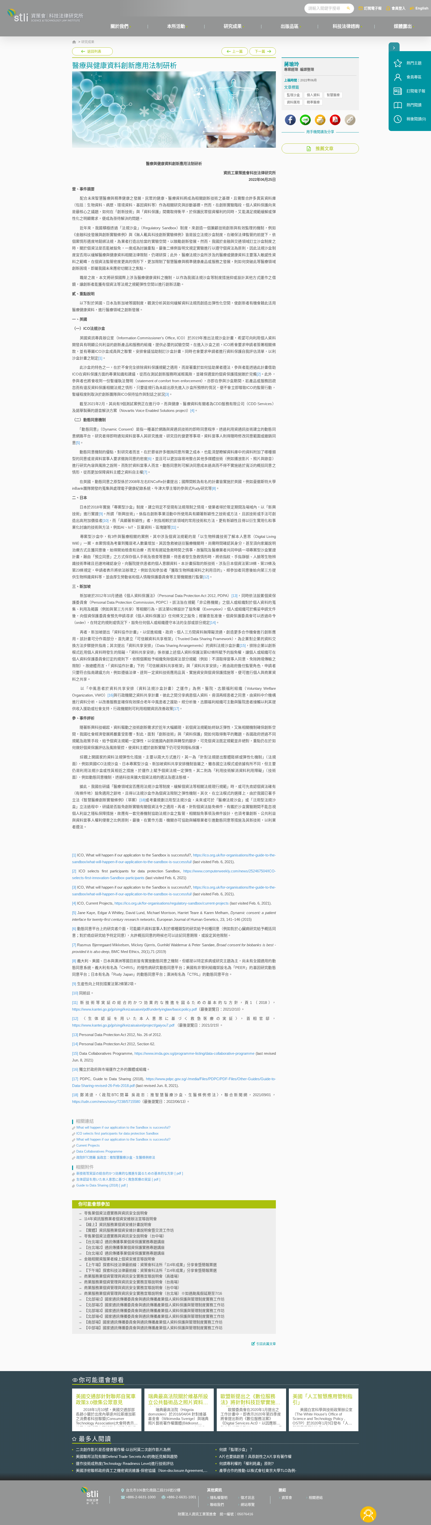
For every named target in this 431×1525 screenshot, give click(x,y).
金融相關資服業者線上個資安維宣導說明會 (119, 1259)
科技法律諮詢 (346, 26)
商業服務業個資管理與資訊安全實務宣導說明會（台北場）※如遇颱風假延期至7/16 (153, 1293)
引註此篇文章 (266, 1344)
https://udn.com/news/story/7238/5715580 (106, 1101)
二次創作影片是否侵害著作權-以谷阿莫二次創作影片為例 (123, 1449)
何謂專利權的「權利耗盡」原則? (246, 1463)
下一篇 (262, 50)
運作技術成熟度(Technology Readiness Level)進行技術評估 (125, 1463)
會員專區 (414, 77)
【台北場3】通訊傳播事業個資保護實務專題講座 (124, 1253)
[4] (192, 410)
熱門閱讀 (414, 105)
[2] (259, 374)
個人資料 (313, 95)
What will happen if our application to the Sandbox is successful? (123, 1127)
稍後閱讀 (416, 119)
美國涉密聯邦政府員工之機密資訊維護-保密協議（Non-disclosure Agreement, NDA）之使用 (140, 1470)
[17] (176, 708)
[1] (100, 358)
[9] (101, 514)
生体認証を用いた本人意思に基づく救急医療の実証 (118, 1179)
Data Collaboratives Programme (99, 1151)
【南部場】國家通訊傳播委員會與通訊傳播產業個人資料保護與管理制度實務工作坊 (153, 1322)
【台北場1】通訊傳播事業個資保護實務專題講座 (124, 1242)
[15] (243, 645)
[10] (105, 520)
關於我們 (119, 26)
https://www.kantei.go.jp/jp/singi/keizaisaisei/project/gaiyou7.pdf (123, 1025)
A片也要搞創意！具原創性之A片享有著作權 (255, 1456)
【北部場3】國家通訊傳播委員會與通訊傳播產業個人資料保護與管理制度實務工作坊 (154, 1310)
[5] (78, 443)
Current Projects (88, 1145)
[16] (110, 695)
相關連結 (316, 1498)
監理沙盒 (293, 95)
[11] (173, 527)
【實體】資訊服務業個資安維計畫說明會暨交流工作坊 (129, 1230)
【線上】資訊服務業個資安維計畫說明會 (117, 1224)
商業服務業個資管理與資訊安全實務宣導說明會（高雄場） (132, 1276)
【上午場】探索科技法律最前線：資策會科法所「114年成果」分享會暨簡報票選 (150, 1265)
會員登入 (399, 8)
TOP (368, 1498)
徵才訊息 (248, 1498)
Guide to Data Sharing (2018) (102, 1185)
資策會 (287, 1498)
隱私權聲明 (218, 1498)
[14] (213, 622)
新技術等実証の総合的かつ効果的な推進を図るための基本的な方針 (129, 1173)
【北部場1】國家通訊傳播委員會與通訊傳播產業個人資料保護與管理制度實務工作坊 (154, 1299)
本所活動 (176, 26)
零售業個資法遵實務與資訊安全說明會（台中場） (125, 1236)
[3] (167, 394)
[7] (145, 472)
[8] (214, 488)
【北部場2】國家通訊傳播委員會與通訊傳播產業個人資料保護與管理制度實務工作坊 (154, 1305)
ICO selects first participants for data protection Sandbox (117, 1133)
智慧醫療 (333, 95)
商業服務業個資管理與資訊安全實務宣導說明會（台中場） (132, 1288)
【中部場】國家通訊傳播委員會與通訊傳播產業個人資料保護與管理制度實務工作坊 (153, 1328)
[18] (142, 800)
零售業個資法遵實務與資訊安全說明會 (116, 1213)
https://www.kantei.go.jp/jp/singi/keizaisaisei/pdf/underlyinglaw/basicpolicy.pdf (134, 1009)
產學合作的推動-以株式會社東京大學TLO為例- (257, 1470)
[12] (206, 577)
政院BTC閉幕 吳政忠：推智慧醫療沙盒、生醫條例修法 (115, 1157)
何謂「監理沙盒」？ (236, 1449)
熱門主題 (414, 63)
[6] (149, 459)
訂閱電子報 (373, 8)
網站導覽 (248, 1505)
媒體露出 (403, 26)
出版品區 (290, 26)
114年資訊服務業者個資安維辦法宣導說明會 (120, 1219)
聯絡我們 (217, 1505)
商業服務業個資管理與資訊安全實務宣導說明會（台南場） (132, 1282)
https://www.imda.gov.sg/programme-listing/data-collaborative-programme (194, 1053)
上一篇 (234, 50)
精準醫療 (313, 102)
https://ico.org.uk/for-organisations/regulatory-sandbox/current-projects (171, 903)
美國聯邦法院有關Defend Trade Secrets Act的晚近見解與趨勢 (127, 1456)
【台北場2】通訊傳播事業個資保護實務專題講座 (124, 1247)
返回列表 (94, 51)
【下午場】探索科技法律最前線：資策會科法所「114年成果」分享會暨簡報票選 (150, 1270)
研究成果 (233, 26)
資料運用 (293, 102)
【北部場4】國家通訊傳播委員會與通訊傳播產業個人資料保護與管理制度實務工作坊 (154, 1316)
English (422, 8)
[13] (234, 595)
